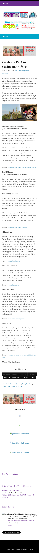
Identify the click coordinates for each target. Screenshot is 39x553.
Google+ (15, 374)
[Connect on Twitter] (28, 3)
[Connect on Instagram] (34, 3)
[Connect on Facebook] (31, 3)
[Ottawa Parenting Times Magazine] (19, 15)
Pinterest (32, 374)
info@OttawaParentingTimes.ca (16, 493)
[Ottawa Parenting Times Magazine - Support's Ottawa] (18, 512)
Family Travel (6, 386)
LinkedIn (7, 377)
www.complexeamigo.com (16, 318)
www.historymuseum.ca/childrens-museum (22, 167)
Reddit (26, 377)
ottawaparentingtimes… (15, 523)
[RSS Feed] (25, 3)
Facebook (6, 374)
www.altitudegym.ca (14, 261)
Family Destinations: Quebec (12, 384)
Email (33, 377)
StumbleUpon (16, 377)
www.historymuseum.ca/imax (17, 227)
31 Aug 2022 (33, 516)
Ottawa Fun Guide (16, 386)
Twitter (23, 374)
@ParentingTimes (23, 518)
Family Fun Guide (27, 384)
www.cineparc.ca (13, 285)
